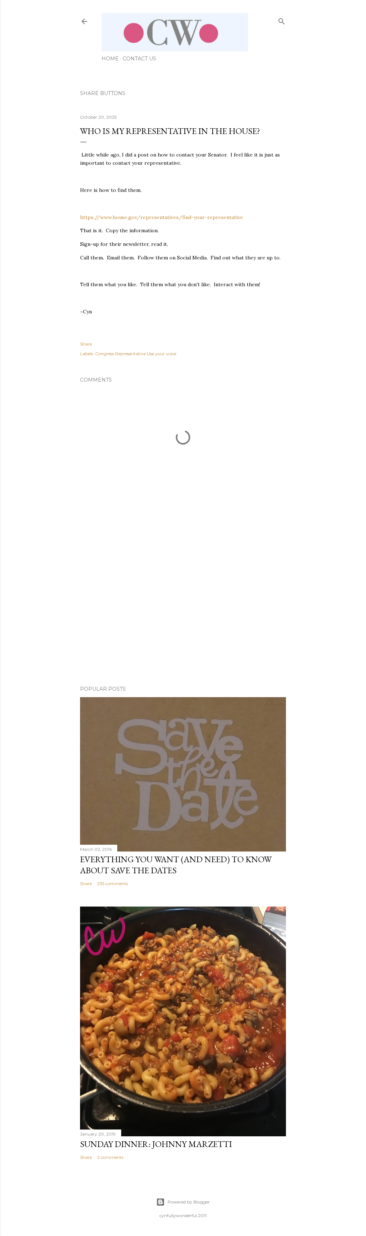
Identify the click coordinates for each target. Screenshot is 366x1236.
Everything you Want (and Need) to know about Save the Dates (176, 865)
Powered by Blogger (189, 1202)
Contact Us (139, 58)
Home (110, 58)
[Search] (281, 20)
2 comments (110, 1157)
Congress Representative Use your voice (135, 353)
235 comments (112, 883)
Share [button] (86, 344)
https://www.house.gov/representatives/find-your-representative (161, 217)
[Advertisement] (183, 618)
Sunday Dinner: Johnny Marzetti (156, 1144)
